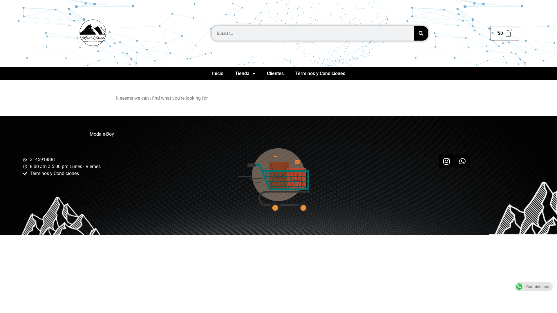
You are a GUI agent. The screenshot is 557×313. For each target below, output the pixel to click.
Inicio (217, 73)
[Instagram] (446, 161)
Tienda (242, 73)
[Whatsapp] (462, 161)
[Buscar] (421, 33)
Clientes (275, 73)
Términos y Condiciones (320, 73)
